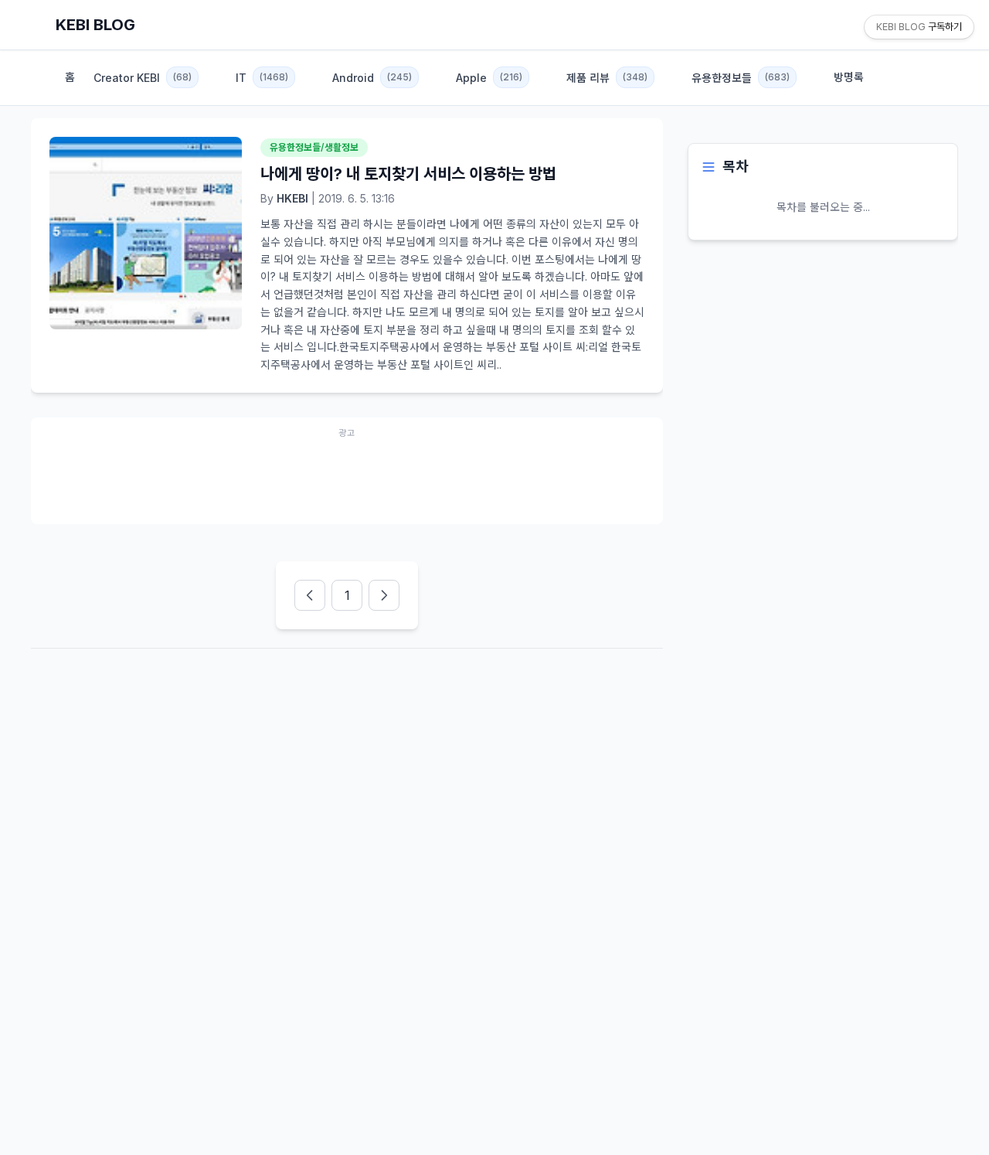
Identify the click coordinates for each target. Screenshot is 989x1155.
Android (372, 77)
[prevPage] (309, 595)
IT (262, 77)
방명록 (849, 76)
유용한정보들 (741, 77)
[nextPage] (384, 595)
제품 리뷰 (606, 77)
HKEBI (292, 198)
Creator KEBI (142, 77)
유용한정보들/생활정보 (314, 147)
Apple (489, 77)
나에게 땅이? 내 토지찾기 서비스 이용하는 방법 (408, 174)
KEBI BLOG (95, 24)
